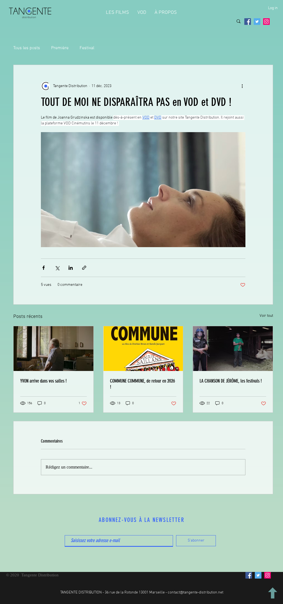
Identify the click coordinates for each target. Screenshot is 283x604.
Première (60, 48)
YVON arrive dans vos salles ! (43, 381)
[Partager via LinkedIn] (70, 267)
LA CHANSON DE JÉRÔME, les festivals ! (231, 381)
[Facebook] (247, 21)
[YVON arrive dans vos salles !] (53, 348)
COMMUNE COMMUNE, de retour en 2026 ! (142, 384)
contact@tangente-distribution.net (195, 592)
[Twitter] (257, 21)
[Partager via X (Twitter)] (57, 267)
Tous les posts (26, 48)
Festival (87, 48)
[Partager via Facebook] (43, 267)
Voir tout (266, 315)
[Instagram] (266, 21)
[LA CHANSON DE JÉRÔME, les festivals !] (233, 348)
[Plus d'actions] (242, 86)
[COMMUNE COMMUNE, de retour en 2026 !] (143, 348)
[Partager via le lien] (84, 267)
